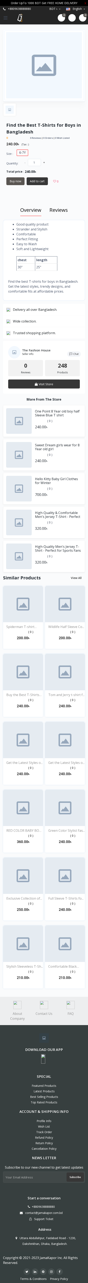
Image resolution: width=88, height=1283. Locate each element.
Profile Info (44, 1121)
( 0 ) (49, 421)
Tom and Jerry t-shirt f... (66, 695)
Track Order (44, 1132)
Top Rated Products (44, 1102)
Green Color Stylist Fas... (66, 830)
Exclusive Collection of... (24, 898)
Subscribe (75, 1177)
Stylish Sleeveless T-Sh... (24, 966)
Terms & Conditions (33, 1279)
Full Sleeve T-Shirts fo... (65, 898)
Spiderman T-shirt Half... (20, 626)
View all (76, 578)
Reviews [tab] (59, 209)
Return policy (44, 1143)
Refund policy (44, 1137)
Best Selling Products (44, 1097)
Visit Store (45, 384)
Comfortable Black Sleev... (62, 966)
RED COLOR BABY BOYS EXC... (24, 830)
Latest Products (44, 1091)
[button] (43, 1059)
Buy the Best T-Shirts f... (22, 695)
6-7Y (22, 152)
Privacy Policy (59, 1279)
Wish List (44, 1126)
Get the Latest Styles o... (24, 762)
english (77, 9)
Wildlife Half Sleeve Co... (66, 626)
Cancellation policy (44, 1149)
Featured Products (44, 1086)
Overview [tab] (30, 209)
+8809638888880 (19, 9)
